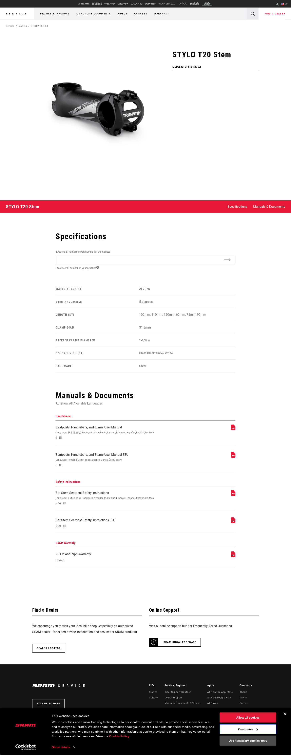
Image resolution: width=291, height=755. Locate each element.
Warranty (161, 13)
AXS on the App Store (220, 692)
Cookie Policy (119, 736)
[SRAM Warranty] (233, 556)
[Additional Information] (227, 259)
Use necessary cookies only (248, 740)
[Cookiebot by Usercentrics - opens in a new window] (25, 747)
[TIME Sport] (150, 4)
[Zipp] (123, 4)
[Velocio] (182, 4)
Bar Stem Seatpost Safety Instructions (105, 498)
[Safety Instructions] (233, 495)
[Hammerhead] (167, 4)
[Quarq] (136, 4)
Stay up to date (48, 703)
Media (243, 697)
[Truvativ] (109, 4)
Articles (140, 13)
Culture (153, 697)
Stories (153, 692)
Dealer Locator (49, 648)
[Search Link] (253, 13)
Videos (122, 13)
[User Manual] (233, 429)
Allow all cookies (248, 717)
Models (22, 26)
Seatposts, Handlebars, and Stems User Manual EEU (92, 460)
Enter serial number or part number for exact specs (83, 251)
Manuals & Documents (93, 13)
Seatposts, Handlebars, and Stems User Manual (105, 432)
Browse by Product (55, 13)
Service (17, 13)
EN (286, 4)
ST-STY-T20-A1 (39, 26)
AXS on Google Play (219, 697)
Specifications (237, 206)
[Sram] (83, 4)
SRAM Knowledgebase (180, 642)
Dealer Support (173, 697)
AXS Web (212, 703)
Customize (245, 729)
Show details (61, 747)
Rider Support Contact (178, 692)
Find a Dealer (274, 13)
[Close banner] (284, 713)
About (243, 692)
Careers (244, 703)
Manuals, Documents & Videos (182, 703)
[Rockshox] (97, 4)
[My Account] (277, 4)
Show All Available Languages (81, 403)
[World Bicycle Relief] (207, 4)
